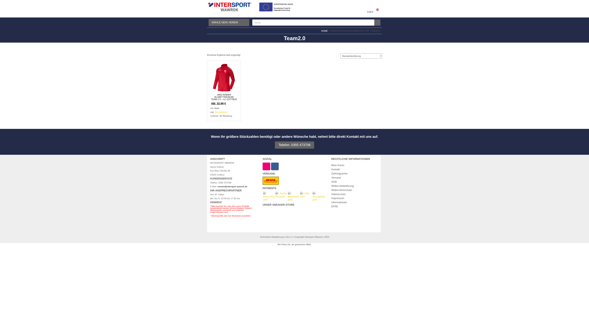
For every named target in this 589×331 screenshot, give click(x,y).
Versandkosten (221, 112)
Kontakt (335, 169)
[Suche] (377, 22)
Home (324, 30)
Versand (336, 177)
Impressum (337, 198)
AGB (334, 181)
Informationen (339, 202)
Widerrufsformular (341, 190)
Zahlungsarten (339, 173)
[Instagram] (266, 166)
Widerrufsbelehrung (342, 186)
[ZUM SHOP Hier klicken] (283, 218)
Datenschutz (338, 194)
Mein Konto (337, 165)
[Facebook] (275, 166)
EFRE (334, 206)
